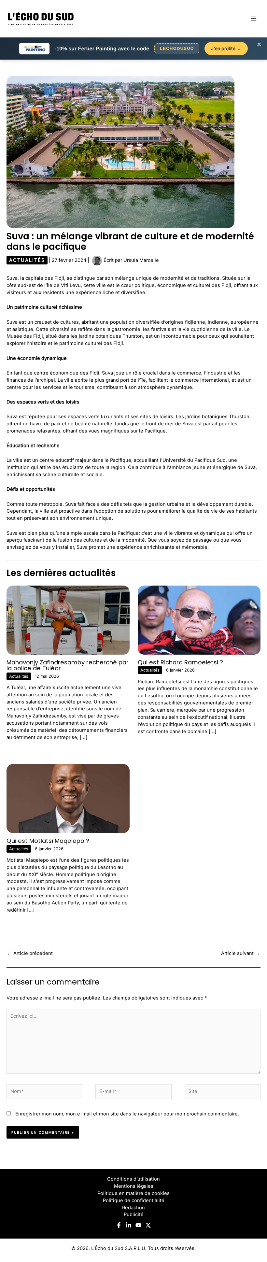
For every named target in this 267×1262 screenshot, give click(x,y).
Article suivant (240, 953)
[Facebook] (119, 1225)
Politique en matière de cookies (133, 1193)
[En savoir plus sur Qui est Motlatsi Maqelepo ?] (68, 798)
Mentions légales (133, 1186)
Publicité (134, 1214)
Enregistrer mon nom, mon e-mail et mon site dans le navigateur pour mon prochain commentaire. (127, 1114)
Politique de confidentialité (133, 1200)
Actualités (27, 260)
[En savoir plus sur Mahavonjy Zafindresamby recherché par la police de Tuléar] (68, 620)
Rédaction (133, 1208)
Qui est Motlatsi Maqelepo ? (48, 841)
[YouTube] (138, 1225)
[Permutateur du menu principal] (253, 18)
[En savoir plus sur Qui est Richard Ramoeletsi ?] (199, 620)
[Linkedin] (129, 1225)
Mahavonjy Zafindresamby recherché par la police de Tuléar (68, 665)
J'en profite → (226, 48)
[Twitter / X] (148, 1225)
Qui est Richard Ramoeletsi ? (180, 662)
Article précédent (30, 953)
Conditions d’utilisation (133, 1179)
